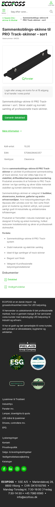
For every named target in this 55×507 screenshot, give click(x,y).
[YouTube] (24, 469)
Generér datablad (15, 117)
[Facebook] (4, 469)
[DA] (13, 4)
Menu (4, 13)
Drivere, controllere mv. (14, 423)
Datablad (12, 279)
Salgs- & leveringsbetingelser (16, 452)
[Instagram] (17, 469)
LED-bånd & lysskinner (13, 418)
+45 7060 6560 (34, 493)
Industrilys (7, 404)
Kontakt (6, 442)
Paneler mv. (8, 408)
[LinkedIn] (10, 469)
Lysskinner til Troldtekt (13, 399)
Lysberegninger (10, 437)
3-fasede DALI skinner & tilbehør (10, 19)
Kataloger (7, 461)
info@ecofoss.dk (27, 497)
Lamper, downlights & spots (16, 413)
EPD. (4, 427)
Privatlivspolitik (9, 447)
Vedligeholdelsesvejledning (15, 456)
